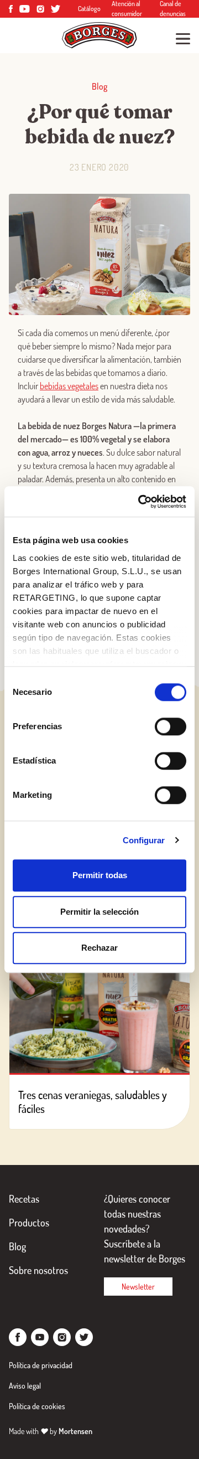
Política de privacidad (40, 1365)
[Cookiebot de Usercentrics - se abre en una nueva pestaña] (140, 501)
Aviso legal (25, 1385)
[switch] (170, 726)
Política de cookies (37, 1406)
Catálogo (89, 8)
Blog (17, 1246)
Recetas (24, 1199)
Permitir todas (99, 875)
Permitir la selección (99, 911)
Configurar (144, 840)
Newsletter (138, 1286)
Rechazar (99, 947)
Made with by (50, 1431)
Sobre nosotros (38, 1270)
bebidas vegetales (69, 385)
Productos (29, 1222)
